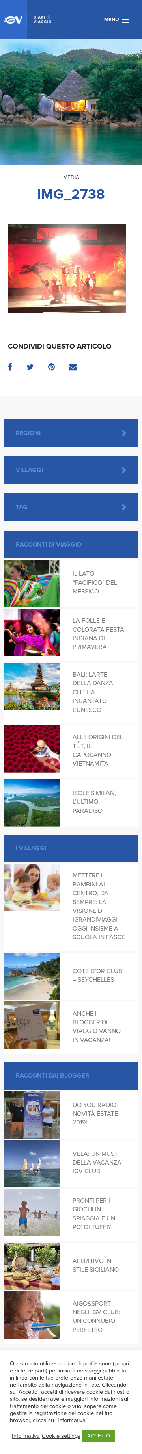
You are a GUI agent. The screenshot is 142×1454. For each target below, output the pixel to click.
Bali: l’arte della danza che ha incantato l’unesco (93, 692)
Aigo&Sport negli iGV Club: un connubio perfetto (96, 1317)
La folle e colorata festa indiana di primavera (98, 634)
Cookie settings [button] (61, 1436)
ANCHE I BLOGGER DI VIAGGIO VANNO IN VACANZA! (97, 1027)
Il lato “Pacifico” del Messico (95, 582)
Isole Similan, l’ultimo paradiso (94, 802)
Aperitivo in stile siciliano (96, 1265)
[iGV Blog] (27, 19)
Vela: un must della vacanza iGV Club (97, 1163)
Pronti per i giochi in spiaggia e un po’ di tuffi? (94, 1214)
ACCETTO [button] (98, 1436)
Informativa (26, 1436)
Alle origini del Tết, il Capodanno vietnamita (98, 750)
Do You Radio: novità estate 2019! (95, 1114)
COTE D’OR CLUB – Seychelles (97, 975)
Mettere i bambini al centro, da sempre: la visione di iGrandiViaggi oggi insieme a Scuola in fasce (99, 906)
